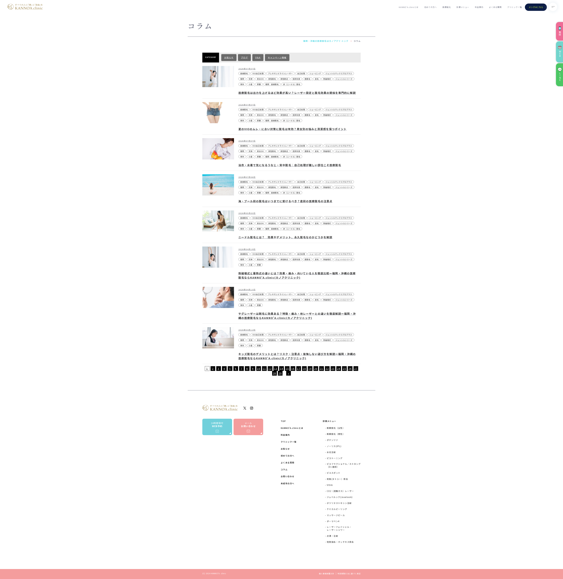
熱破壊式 (327, 79)
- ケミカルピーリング (336, 509)
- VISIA (329, 485)
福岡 (242, 79)
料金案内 (479, 7)
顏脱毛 (307, 79)
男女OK (260, 79)
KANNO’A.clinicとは (409, 7)
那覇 (259, 84)
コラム (284, 469)
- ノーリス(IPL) (333, 446)
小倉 (250, 84)
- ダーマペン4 (332, 521)
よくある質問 (495, 7)
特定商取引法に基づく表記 (349, 573)
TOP (283, 421)
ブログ (244, 57)
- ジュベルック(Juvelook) (338, 497)
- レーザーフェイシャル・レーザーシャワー (338, 528)
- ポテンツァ (331, 440)
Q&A (257, 57)
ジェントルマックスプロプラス (338, 73)
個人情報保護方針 (326, 573)
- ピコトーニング (334, 458)
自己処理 (301, 73)
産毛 (317, 79)
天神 (250, 79)
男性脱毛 (272, 79)
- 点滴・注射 (331, 535)
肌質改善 (296, 79)
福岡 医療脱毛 (272, 84)
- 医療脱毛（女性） (335, 427)
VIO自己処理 (258, 73)
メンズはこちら (536, 7)
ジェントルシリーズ (343, 79)
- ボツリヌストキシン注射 (338, 503)
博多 (242, 84)
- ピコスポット (332, 472)
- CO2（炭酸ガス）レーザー (339, 491)
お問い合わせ (287, 476)
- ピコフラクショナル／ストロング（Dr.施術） (343, 465)
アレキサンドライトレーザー (280, 73)
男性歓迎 (284, 79)
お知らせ (229, 57)
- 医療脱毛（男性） (335, 433)
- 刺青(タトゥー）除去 (336, 479)
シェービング (315, 73)
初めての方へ (430, 7)
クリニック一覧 (514, 7)
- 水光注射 (330, 452)
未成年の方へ (287, 483)
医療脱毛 (446, 7)
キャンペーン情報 (277, 57)
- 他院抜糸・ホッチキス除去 (339, 541)
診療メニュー (463, 7)
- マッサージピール (335, 515)
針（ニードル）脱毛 (291, 84)
